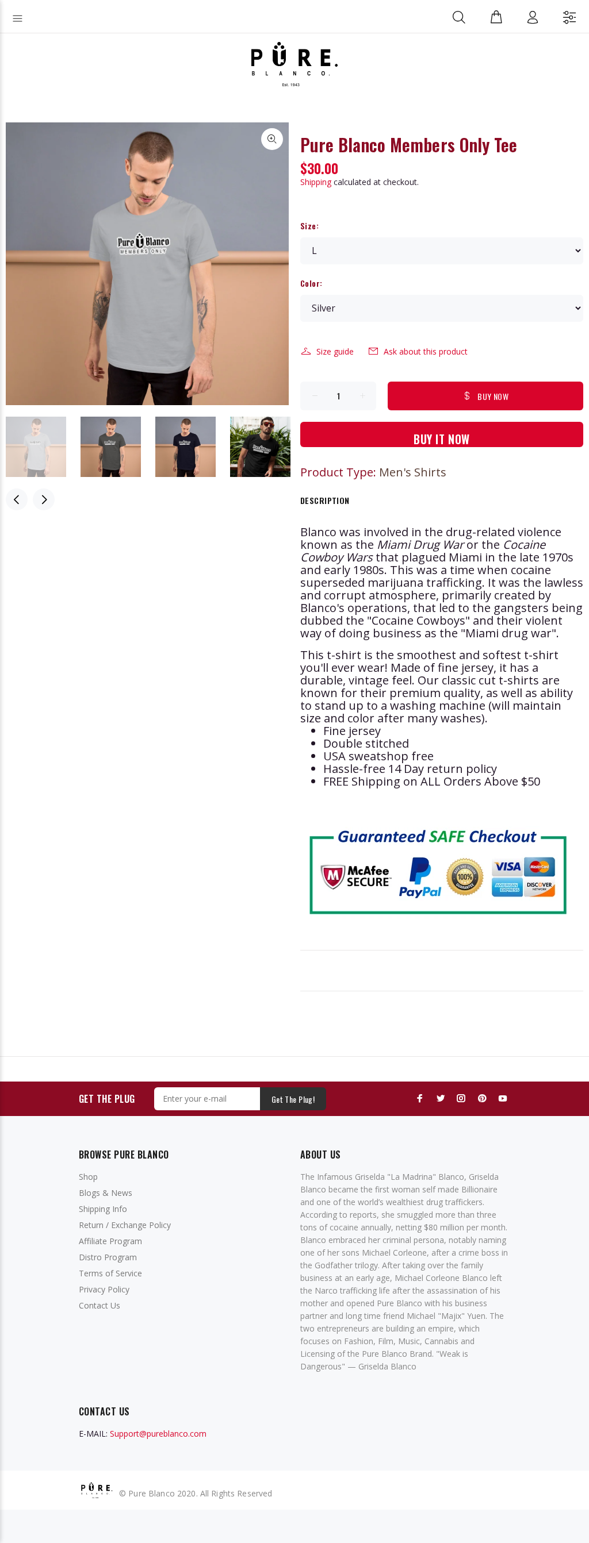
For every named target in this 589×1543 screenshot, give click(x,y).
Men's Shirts (412, 472)
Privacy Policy (104, 1289)
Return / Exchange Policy (125, 1224)
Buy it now (442, 438)
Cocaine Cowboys (418, 620)
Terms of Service (110, 1273)
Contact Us (99, 1305)
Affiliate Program (110, 1241)
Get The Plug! (293, 1099)
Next (44, 499)
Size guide (335, 351)
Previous (17, 499)
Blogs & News (105, 1192)
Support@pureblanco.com (158, 1433)
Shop (88, 1176)
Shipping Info (103, 1208)
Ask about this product (426, 351)
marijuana (395, 582)
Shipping (315, 181)
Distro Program (108, 1257)
